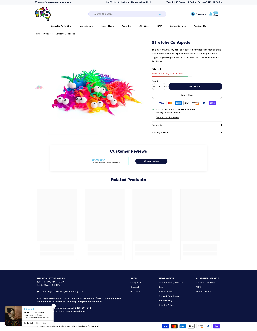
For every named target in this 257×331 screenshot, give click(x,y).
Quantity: (156, 81)
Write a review (151, 161)
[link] (57, 247)
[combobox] (124, 14)
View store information (167, 117)
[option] (96, 87)
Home (37, 33)
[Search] (127, 14)
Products (48, 33)
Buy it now (187, 95)
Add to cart (194, 86)
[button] (54, 306)
